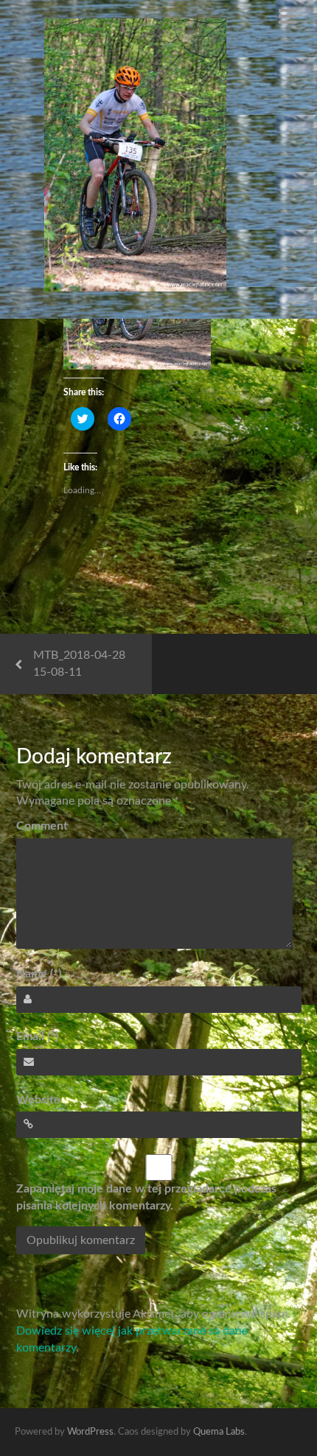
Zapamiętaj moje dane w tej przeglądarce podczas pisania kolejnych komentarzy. (146, 1197)
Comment (42, 826)
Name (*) (38, 974)
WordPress (90, 1432)
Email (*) (37, 1036)
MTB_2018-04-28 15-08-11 (79, 663)
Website (38, 1100)
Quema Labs (219, 1432)
